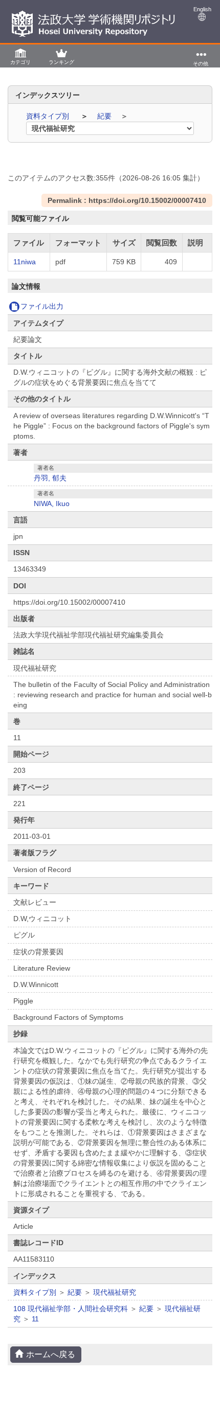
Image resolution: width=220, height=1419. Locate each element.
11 (35, 1319)
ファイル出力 (41, 306)
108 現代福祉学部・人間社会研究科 (70, 1308)
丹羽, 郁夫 (50, 478)
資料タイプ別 (48, 116)
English (202, 9)
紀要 (105, 116)
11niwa (24, 262)
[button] (20, 55)
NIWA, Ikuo (52, 503)
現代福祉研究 (114, 1292)
